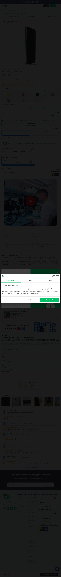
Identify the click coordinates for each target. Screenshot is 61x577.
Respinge (30, 299)
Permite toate (49, 299)
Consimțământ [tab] (10, 280)
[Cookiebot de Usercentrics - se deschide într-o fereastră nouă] (52, 276)
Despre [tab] (50, 280)
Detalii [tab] (30, 280)
